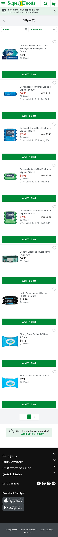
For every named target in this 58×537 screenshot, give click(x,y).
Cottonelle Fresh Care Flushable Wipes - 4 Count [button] (35, 130)
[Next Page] (35, 416)
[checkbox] (54, 42)
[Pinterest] (44, 484)
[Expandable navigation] (3, 3)
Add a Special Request (32, 434)
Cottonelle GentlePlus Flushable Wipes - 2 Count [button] (35, 171)
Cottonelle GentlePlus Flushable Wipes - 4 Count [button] (35, 212)
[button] (45, 3)
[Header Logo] (21, 3)
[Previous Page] (23, 416)
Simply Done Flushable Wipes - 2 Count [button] (34, 336)
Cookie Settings (46, 530)
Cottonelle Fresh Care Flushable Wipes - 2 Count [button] (35, 88)
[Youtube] (54, 484)
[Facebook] (39, 484)
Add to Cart (29, 74)
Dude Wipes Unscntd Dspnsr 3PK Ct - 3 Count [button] (33, 295)
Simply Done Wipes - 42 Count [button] (34, 375)
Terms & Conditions (28, 530)
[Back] (4, 20)
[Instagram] (49, 484)
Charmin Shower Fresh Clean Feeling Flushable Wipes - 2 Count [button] (34, 48)
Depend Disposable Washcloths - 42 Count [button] (35, 253)
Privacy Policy (11, 530)
